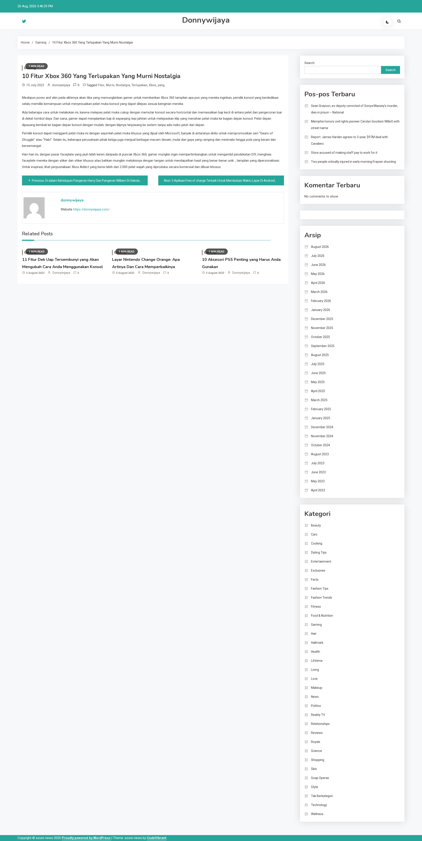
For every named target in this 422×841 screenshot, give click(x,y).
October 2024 (320, 445)
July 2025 (317, 364)
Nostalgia (123, 85)
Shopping (317, 760)
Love (314, 678)
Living (315, 669)
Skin (314, 769)
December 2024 (322, 427)
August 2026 (320, 247)
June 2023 (318, 472)
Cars (314, 534)
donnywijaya (61, 85)
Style (314, 787)
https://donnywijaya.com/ (91, 209)
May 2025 (318, 382)
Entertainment (321, 561)
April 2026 (318, 283)
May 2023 (318, 481)
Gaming (316, 624)
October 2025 (320, 337)
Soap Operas (320, 778)
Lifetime (317, 660)
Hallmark (317, 642)
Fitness (316, 606)
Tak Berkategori (322, 796)
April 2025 (318, 391)
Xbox (152, 85)
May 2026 (318, 274)
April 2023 (318, 490)
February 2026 (321, 301)
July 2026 (317, 256)
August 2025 (320, 355)
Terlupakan (139, 85)
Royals (315, 742)
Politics (316, 706)
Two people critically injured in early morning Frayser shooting (353, 161)
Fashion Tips (319, 588)
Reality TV (318, 715)
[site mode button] (387, 22)
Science (316, 751)
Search (309, 63)
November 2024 (322, 436)
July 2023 (317, 463)
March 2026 (319, 292)
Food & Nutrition (322, 615)
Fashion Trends (321, 597)
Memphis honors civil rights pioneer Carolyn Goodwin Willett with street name (355, 125)
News (315, 696)
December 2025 (322, 319)
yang (161, 85)
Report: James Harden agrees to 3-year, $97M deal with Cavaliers (349, 140)
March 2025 (319, 400)
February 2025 (321, 409)
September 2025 (323, 346)
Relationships (320, 724)
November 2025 (322, 328)
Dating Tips (319, 552)
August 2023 (320, 454)
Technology (319, 805)
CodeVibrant (156, 838)
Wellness (317, 814)
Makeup (316, 687)
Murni (110, 85)
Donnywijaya (206, 20)
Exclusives (318, 570)
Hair (313, 633)
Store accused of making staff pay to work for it (344, 152)
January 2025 (320, 418)
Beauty (316, 525)
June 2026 (318, 265)
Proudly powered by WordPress (86, 838)
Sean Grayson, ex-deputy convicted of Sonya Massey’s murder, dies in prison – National (354, 109)
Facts (314, 579)
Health (315, 651)
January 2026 (320, 310)
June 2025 (318, 373)
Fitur (101, 85)
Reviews (317, 733)
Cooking (316, 543)
